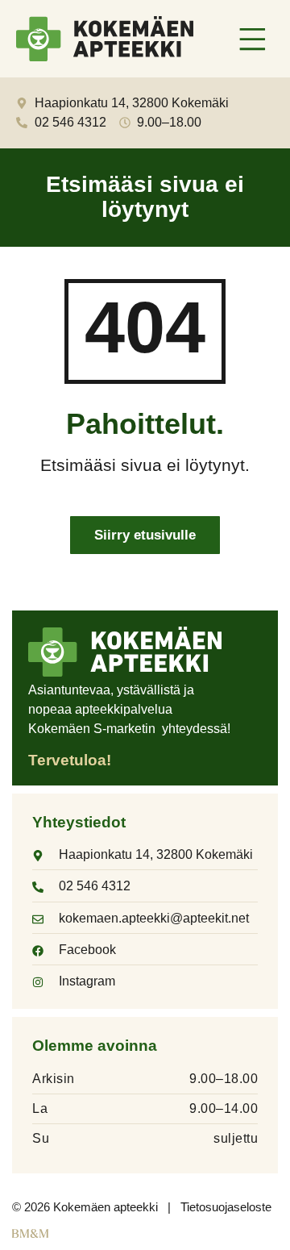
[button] (253, 41)
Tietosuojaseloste (225, 1207)
